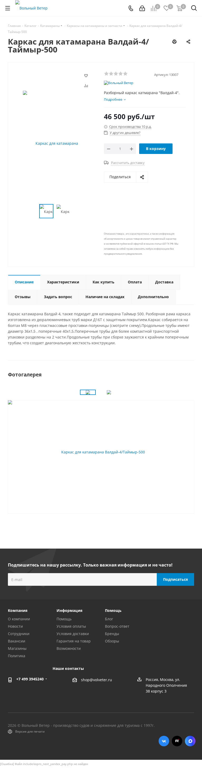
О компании (19, 618)
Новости (15, 626)
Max (190, 741)
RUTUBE (177, 741)
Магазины (17, 648)
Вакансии (16, 641)
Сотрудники (18, 633)
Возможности (69, 648)
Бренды (112, 633)
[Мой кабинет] (142, 8)
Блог (109, 618)
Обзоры (112, 641)
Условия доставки (73, 633)
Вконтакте (164, 741)
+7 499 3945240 (30, 678)
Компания (17, 610)
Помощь (64, 618)
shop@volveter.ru (96, 680)
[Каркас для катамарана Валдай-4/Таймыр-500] (101, 451)
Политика (16, 655)
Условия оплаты (71, 626)
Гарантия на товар (74, 641)
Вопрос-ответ (117, 626)
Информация (69, 610)
